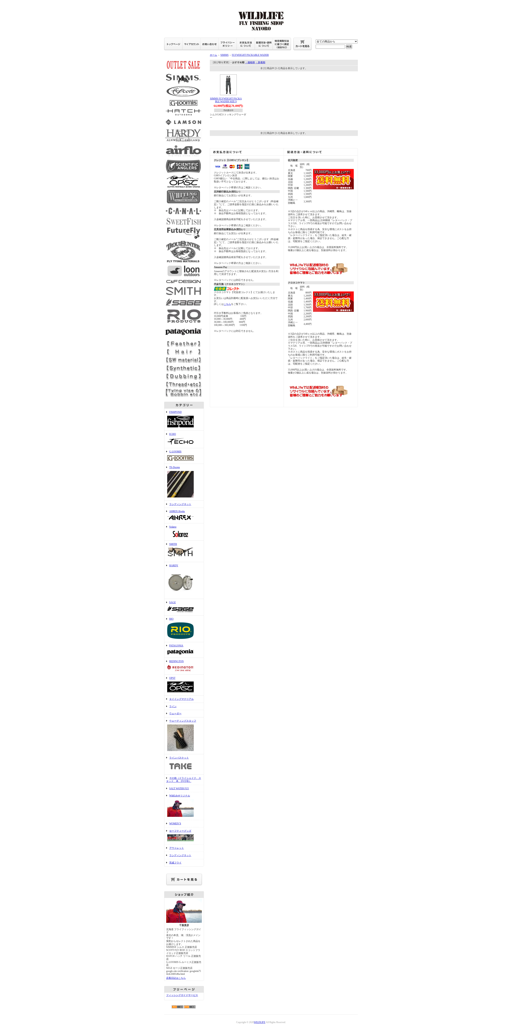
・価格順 (250, 62)
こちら (227, 304)
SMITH (173, 544)
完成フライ (175, 862)
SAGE (172, 602)
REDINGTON (176, 661)
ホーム (213, 55)
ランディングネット (180, 504)
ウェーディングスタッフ (182, 720)
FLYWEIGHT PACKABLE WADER (250, 55)
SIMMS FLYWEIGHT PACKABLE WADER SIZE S (226, 100)
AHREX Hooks (177, 511)
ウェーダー (175, 713)
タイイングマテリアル (181, 699)
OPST (172, 678)
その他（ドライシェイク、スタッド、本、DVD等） (183, 780)
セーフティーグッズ (180, 830)
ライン (173, 706)
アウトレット (176, 848)
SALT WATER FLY (179, 788)
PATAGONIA (176, 645)
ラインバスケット (179, 757)
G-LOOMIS (175, 451)
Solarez (172, 526)
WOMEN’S (175, 823)
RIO (171, 619)
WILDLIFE (259, 1022)
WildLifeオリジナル (179, 795)
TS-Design (174, 467)
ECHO (172, 434)
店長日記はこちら (176, 978)
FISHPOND (175, 412)
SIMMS (224, 55)
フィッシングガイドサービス (182, 995)
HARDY (173, 565)
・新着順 (260, 62)
